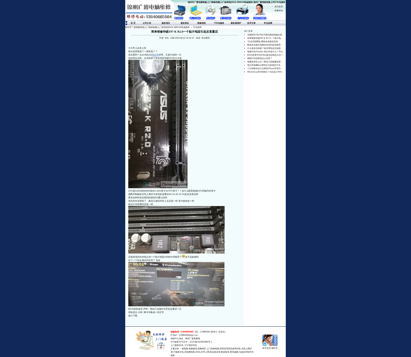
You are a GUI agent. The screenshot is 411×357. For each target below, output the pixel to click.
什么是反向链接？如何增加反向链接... (265, 48)
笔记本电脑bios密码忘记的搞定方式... (264, 65)
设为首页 (279, 6)
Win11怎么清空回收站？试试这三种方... (265, 72)
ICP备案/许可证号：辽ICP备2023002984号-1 (191, 342)
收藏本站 (279, 10)
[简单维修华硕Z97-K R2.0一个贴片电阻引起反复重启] (158, 124)
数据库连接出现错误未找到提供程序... (265, 45)
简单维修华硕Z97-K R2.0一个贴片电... (265, 38)
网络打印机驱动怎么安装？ (259, 58)
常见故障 (197, 27)
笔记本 (155, 54)
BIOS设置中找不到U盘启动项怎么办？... (266, 55)
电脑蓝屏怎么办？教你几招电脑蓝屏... (265, 61)
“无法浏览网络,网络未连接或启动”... (263, 41)
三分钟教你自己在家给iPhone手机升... (265, 68)
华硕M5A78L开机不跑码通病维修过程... (265, 35)
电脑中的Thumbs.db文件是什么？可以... (266, 51)
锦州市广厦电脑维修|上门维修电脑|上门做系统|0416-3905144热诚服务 (157, 27)
